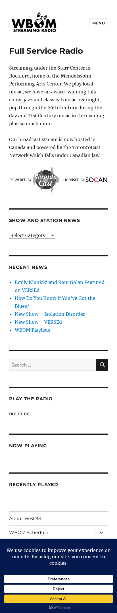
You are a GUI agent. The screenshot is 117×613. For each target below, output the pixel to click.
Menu (98, 23)
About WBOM (25, 518)
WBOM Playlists (32, 330)
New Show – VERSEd (38, 322)
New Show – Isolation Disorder (50, 314)
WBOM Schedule (28, 532)
